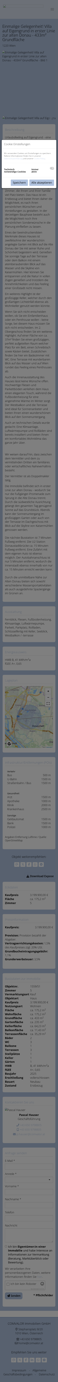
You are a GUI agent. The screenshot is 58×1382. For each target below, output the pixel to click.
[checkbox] (52, 168)
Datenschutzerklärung (13, 158)
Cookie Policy (39, 158)
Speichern (19, 182)
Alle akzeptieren (41, 182)
